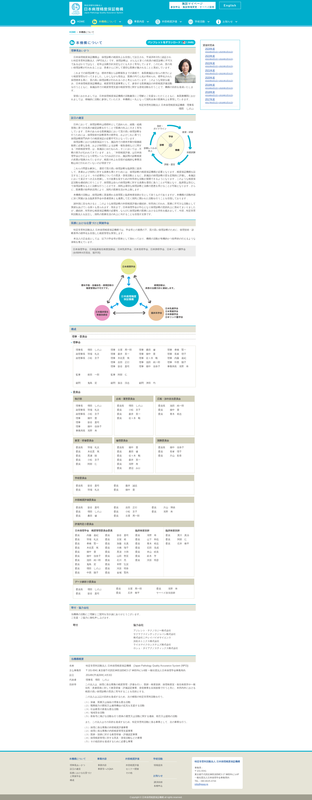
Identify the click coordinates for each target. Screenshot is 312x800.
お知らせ (228, 21)
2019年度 (219, 86)
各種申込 (158, 786)
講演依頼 (158, 782)
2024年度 (219, 50)
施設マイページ (192, 5)
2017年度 (219, 101)
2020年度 (219, 79)
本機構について (107, 21)
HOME (81, 21)
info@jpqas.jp (201, 784)
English (230, 5)
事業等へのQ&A (105, 769)
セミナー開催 (132, 769)
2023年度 (219, 57)
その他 (129, 773)
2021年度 (219, 72)
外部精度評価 (169, 21)
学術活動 (200, 21)
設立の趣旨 (75, 769)
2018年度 (219, 93)
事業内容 (139, 21)
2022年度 (219, 64)
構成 (72, 780)
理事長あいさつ (77, 765)
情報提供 (158, 765)
